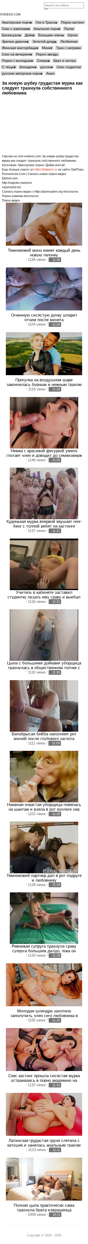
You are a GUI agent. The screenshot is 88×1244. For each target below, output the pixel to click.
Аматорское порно (17, 22)
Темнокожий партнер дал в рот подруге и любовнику (44, 877)
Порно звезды (47, 54)
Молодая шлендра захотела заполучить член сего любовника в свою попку (44, 1015)
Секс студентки (69, 67)
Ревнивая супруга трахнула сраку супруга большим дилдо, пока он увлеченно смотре (44, 951)
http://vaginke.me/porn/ (17, 183)
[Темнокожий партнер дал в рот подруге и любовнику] (44, 847)
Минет (47, 48)
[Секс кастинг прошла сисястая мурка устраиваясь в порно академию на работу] (44, 1049)
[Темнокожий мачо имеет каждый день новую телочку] (44, 224)
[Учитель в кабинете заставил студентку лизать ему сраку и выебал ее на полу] (44, 564)
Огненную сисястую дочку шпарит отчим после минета (44, 317)
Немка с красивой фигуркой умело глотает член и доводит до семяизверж (44, 453)
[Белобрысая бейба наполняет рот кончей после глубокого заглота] (44, 706)
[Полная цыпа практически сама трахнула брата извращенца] (44, 1179)
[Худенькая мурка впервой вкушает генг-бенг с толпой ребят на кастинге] (44, 493)
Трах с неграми (68, 48)
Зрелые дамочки (15, 41)
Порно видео (11, 200)
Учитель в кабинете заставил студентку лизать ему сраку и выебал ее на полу (44, 597)
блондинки (28, 67)
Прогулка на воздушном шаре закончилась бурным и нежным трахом (44, 382)
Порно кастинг (72, 22)
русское (46, 67)
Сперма (43, 61)
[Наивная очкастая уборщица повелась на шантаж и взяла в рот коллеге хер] (44, 776)
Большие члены (51, 35)
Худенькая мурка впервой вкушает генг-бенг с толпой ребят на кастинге (44, 523)
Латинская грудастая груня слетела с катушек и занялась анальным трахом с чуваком (44, 1145)
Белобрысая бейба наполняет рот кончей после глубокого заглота (44, 736)
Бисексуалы (11, 35)
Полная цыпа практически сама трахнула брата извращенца (44, 1207)
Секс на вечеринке (17, 54)
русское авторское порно (22, 73)
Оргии (72, 35)
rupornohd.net (11, 187)
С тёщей (9, 67)
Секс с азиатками (16, 29)
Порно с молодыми (17, 61)
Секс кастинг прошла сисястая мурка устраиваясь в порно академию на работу (44, 1080)
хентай (60, 165)
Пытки (69, 29)
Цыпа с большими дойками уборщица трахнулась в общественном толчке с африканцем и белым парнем (44, 668)
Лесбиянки (68, 41)
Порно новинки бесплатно (20, 196)
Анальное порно (47, 29)
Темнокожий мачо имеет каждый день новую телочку (44, 252)
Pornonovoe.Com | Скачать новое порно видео (34, 174)
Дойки (29, 35)
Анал (50, 73)
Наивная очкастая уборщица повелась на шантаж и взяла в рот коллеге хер (44, 806)
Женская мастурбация (20, 48)
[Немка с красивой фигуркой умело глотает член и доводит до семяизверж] (44, 423)
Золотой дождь (44, 41)
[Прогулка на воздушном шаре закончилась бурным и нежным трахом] (44, 353)
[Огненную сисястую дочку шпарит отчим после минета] (44, 289)
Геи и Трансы (46, 22)
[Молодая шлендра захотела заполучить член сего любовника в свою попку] (44, 984)
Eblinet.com (10, 178)
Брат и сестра (65, 61)
